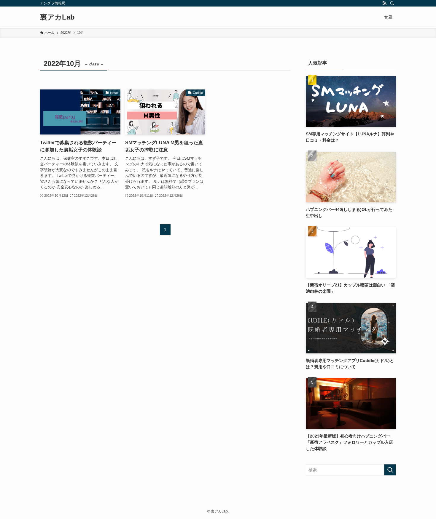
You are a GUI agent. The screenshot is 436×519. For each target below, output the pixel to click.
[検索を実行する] (390, 469)
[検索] (392, 3)
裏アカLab (57, 17)
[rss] (384, 3)
